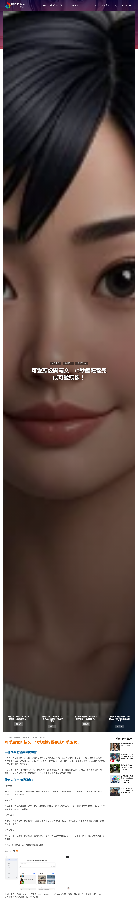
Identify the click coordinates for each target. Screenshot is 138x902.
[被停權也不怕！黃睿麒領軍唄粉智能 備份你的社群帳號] (115, 757)
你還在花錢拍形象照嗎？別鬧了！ (127, 744)
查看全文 (18, 724)
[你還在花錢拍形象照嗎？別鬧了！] (115, 747)
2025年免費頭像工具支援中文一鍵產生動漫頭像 (127, 790)
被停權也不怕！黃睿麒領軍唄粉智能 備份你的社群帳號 (127, 756)
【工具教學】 (9, 737)
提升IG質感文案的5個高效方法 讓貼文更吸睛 (127, 767)
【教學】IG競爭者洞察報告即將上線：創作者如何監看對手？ (119, 719)
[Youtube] (130, 6)
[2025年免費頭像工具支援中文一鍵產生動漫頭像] (115, 791)
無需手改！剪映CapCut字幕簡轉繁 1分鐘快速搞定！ (18, 717)
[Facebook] (122, 6)
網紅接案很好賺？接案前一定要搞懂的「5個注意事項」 (86, 717)
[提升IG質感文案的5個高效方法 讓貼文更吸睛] (115, 768)
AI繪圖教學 (55, 363)
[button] (116, 6)
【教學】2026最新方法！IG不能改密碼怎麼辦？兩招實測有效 (52, 719)
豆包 (17, 851)
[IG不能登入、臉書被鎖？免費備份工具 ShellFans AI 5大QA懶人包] (115, 779)
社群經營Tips (82, 363)
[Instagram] (126, 6)
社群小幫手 (68, 363)
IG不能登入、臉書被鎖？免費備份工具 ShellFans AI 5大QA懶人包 (127, 779)
